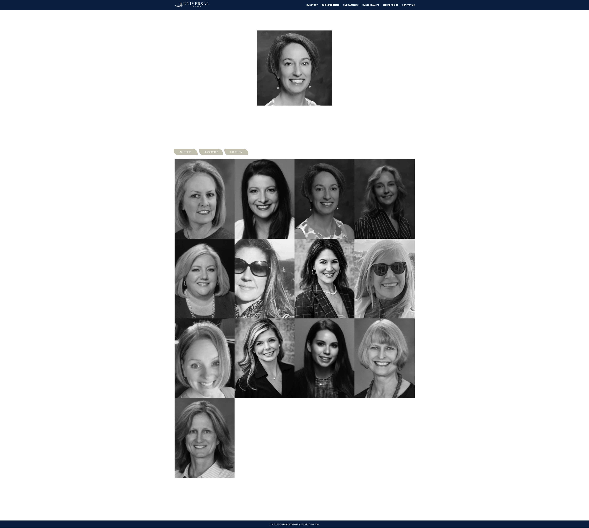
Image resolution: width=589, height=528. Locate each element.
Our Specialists (370, 5)
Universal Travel (290, 524)
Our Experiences (330, 5)
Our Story (312, 5)
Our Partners (350, 5)
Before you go (390, 5)
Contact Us (408, 5)
